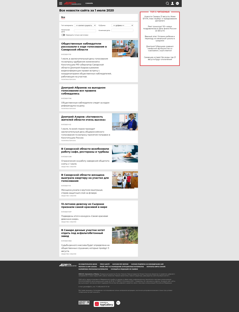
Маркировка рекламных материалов (93, 269)
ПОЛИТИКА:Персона (68, 79)
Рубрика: (102, 25)
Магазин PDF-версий (120, 264)
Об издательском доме (88, 264)
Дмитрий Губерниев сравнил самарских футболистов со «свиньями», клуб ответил (160, 48)
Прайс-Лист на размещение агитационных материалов (122, 266)
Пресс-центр (105, 264)
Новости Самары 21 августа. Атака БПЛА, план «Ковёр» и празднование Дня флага (160, 19)
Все (63, 17)
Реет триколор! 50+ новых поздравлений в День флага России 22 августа (160, 28)
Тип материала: (67, 25)
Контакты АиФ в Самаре (156, 266)
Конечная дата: (104, 30)
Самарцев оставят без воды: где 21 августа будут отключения (160, 58)
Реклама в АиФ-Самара (88, 266)
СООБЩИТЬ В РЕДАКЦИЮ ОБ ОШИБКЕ (124, 269)
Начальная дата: (65, 31)
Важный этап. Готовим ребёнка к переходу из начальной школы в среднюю (160, 38)
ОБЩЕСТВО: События (68, 166)
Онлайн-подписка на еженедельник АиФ (147, 264)
